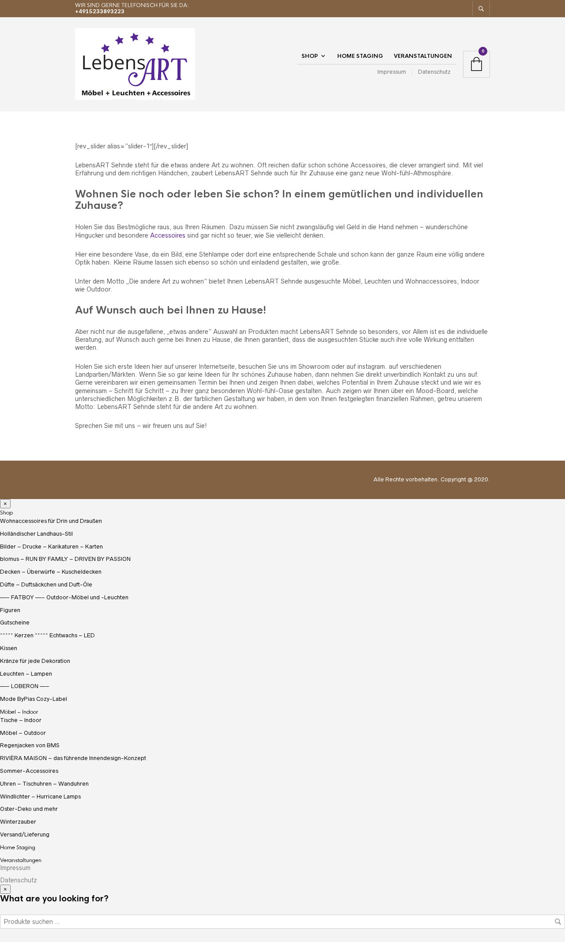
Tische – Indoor (20, 720)
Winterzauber (18, 821)
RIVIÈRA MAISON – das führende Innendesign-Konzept (73, 758)
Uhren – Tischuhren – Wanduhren (44, 783)
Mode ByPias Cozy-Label (33, 699)
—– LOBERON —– (24, 686)
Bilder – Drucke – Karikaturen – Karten (51, 546)
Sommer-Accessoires (29, 771)
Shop (309, 56)
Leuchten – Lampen (26, 673)
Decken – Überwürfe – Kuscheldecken (51, 571)
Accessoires (167, 235)
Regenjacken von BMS (30, 745)
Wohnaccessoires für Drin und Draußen (51, 521)
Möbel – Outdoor (23, 733)
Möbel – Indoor (19, 711)
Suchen (557, 921)
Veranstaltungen (423, 56)
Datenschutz (434, 71)
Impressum (391, 71)
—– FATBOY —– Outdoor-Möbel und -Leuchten (64, 597)
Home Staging (360, 56)
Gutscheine (15, 622)
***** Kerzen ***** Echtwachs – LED (47, 635)
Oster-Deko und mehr (29, 809)
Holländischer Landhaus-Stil (36, 533)
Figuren (10, 610)
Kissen (8, 648)
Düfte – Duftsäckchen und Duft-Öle (46, 584)
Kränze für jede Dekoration (35, 661)
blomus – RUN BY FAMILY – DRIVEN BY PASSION (65, 559)
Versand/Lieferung (24, 834)
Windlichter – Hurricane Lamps (40, 796)
